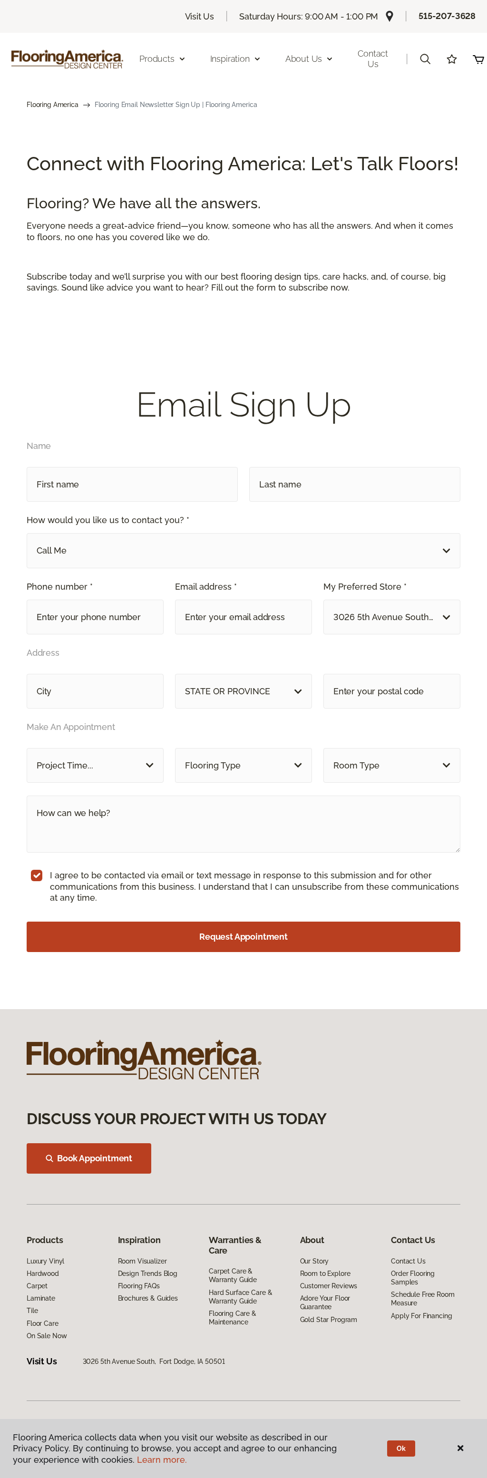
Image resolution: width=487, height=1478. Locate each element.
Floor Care (42, 1323)
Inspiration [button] (230, 59)
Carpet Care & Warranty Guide (233, 1275)
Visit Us (199, 16)
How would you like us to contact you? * (108, 520)
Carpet (37, 1286)
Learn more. (162, 1460)
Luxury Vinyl (45, 1261)
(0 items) (478, 59)
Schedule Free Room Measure (422, 1299)
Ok (401, 1448)
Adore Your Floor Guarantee (325, 1302)
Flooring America (52, 104)
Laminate (41, 1298)
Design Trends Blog (147, 1273)
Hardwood (43, 1273)
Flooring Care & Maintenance (232, 1318)
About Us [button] (303, 59)
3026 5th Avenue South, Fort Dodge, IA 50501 (154, 1361)
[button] (425, 58)
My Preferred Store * (365, 587)
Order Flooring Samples (413, 1278)
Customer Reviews (329, 1286)
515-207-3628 (447, 16)
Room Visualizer (142, 1261)
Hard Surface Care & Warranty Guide (240, 1297)
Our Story (314, 1261)
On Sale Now (47, 1336)
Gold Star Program (329, 1319)
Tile (32, 1310)
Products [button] (157, 59)
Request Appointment (243, 937)
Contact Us (373, 59)
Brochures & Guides (148, 1298)
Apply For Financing (421, 1316)
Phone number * (60, 587)
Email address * (206, 587)
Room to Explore (325, 1273)
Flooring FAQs (139, 1286)
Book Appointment (94, 1158)
